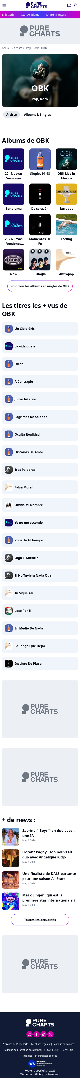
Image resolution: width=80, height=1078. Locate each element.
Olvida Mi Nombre (29, 505)
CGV (56, 1050)
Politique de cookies (63, 1044)
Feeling (66, 239)
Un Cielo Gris (25, 328)
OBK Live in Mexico (66, 175)
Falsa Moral (24, 487)
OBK (40, 88)
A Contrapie (24, 381)
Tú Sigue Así (24, 593)
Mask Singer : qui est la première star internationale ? (48, 898)
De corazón (40, 208)
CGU (48, 1050)
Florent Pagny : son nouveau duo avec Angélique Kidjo (47, 854)
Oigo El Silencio (26, 558)
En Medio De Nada (29, 628)
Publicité (27, 1055)
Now (13, 274)
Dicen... (20, 364)
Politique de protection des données (23, 1050)
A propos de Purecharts (15, 1044)
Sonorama (14, 208)
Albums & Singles (37, 114)
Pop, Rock (40, 99)
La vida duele (25, 346)
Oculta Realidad (27, 434)
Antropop (66, 274)
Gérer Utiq (67, 1050)
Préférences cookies (46, 1055)
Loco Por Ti (23, 611)
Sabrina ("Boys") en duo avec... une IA (48, 833)
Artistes (19, 48)
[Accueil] (36, 5)
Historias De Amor (29, 452)
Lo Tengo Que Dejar (30, 646)
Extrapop (66, 208)
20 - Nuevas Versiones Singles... (14, 178)
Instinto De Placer (29, 663)
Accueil (6, 48)
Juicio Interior (25, 399)
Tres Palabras (25, 470)
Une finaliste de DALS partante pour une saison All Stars (49, 876)
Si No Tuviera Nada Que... (34, 575)
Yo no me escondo (29, 522)
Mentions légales (40, 1044)
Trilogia (40, 274)
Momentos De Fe (40, 241)
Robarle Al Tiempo (29, 540)
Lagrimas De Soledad (31, 417)
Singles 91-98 (40, 173)
